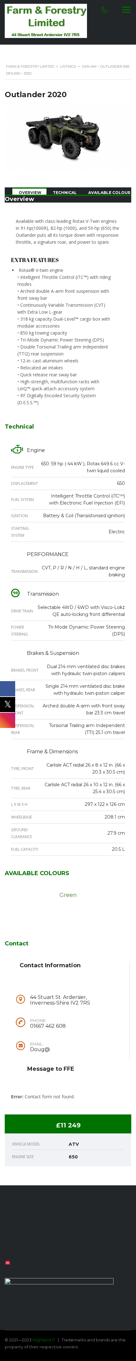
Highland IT (44, 1339)
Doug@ (40, 1049)
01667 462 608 (33, 1263)
